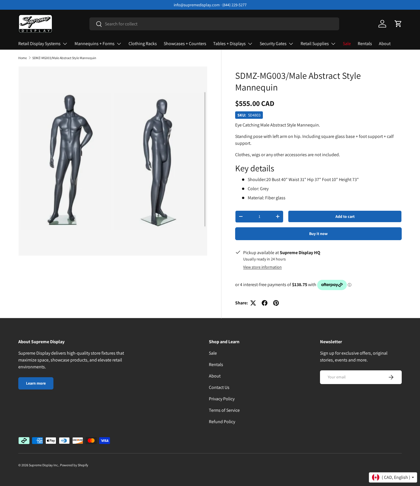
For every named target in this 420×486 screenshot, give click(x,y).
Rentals (365, 44)
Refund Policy (222, 422)
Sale (347, 44)
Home (22, 58)
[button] (398, 23)
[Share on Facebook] (264, 303)
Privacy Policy (222, 399)
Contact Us (219, 387)
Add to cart (345, 216)
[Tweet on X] (253, 303)
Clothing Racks (143, 44)
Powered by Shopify (74, 465)
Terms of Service (224, 410)
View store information (262, 267)
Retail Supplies (315, 44)
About (385, 44)
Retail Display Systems (39, 44)
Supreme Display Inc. (44, 465)
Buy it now (318, 233)
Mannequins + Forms (95, 44)
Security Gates (273, 44)
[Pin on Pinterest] (276, 303)
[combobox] (214, 23)
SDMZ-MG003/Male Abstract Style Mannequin (64, 58)
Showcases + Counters (185, 44)
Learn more (36, 383)
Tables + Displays (229, 44)
